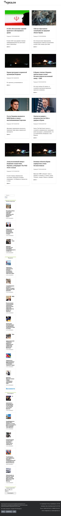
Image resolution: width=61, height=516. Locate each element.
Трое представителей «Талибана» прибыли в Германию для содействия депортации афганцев (10, 341)
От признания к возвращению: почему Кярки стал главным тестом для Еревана (9, 402)
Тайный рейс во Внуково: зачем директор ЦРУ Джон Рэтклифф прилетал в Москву (10, 478)
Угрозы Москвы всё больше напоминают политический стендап (10, 231)
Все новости (10, 389)
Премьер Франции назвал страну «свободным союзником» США (10, 380)
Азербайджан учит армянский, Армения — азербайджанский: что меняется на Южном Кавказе (10, 459)
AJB (14, 511)
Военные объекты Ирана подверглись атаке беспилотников (42, 163)
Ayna (3, 511)
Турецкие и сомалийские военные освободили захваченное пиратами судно (10, 270)
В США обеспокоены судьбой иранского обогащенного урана (16, 31)
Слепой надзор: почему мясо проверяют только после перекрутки (10, 442)
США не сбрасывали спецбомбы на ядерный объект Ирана (42, 31)
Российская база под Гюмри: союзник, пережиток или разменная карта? (10, 213)
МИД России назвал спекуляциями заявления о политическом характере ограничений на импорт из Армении (10, 304)
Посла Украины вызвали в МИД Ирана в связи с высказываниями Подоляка (16, 118)
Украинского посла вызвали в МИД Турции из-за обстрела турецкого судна (10, 363)
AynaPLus (8, 511)
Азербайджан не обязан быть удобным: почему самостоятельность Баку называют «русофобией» (11, 424)
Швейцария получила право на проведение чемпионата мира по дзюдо (10, 326)
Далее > (8, 46)
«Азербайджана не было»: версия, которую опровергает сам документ (10, 288)
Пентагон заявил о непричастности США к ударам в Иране (42, 118)
